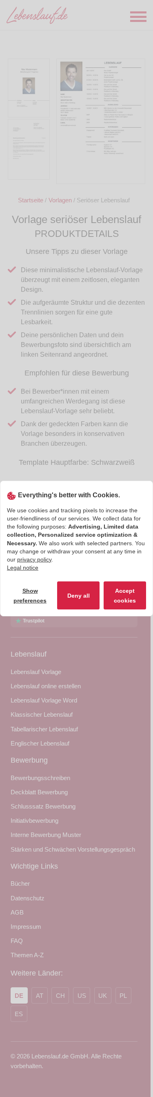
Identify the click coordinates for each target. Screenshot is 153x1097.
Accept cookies (125, 596)
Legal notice (22, 567)
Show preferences (30, 596)
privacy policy (34, 559)
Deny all (78, 595)
